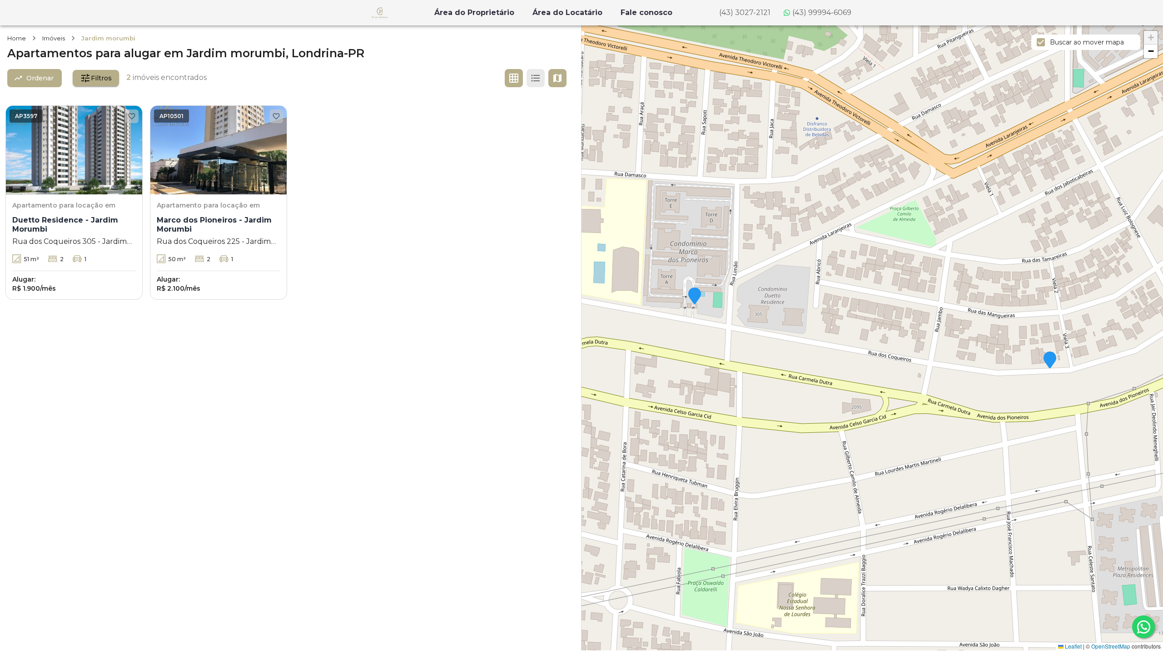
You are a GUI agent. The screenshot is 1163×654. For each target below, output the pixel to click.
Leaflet (1073, 646)
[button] (694, 296)
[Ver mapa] (557, 78)
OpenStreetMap (1110, 646)
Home (16, 38)
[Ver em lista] (536, 78)
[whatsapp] (1143, 626)
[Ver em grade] (514, 78)
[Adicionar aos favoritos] (132, 116)
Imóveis (53, 38)
